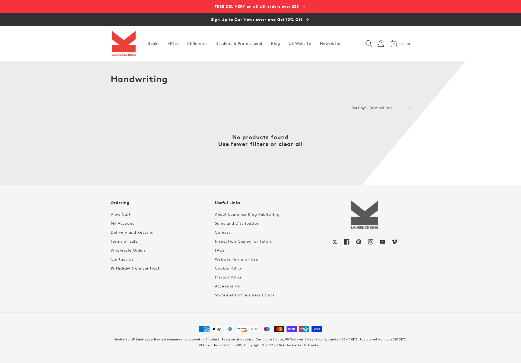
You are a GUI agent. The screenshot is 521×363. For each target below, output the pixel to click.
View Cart (121, 214)
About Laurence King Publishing (247, 214)
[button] (368, 43)
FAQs (220, 250)
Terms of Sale (124, 241)
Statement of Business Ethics (245, 295)
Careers (222, 232)
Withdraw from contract (135, 268)
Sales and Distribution (237, 223)
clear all (291, 143)
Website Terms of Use (236, 259)
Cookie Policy (228, 268)
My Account (122, 223)
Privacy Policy (228, 277)
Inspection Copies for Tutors (243, 241)
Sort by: (359, 107)
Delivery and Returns (132, 232)
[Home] (124, 43)
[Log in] (380, 43)
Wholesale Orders (128, 250)
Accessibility (227, 286)
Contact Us (122, 259)
